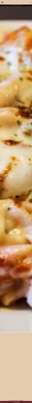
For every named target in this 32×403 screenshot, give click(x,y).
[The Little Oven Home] (2, 2)
